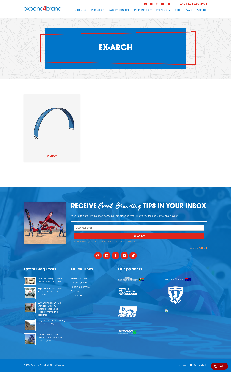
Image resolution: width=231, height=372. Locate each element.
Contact (202, 10)
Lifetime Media (200, 365)
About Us (80, 10)
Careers (75, 291)
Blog (177, 10)
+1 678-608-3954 (195, 4)
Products (96, 10)
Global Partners (79, 283)
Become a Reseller (80, 287)
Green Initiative (79, 279)
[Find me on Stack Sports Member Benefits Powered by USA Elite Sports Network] (186, 310)
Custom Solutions (119, 10)
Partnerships (141, 10)
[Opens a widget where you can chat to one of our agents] (219, 366)
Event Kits (161, 10)
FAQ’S (188, 10)
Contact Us (76, 296)
